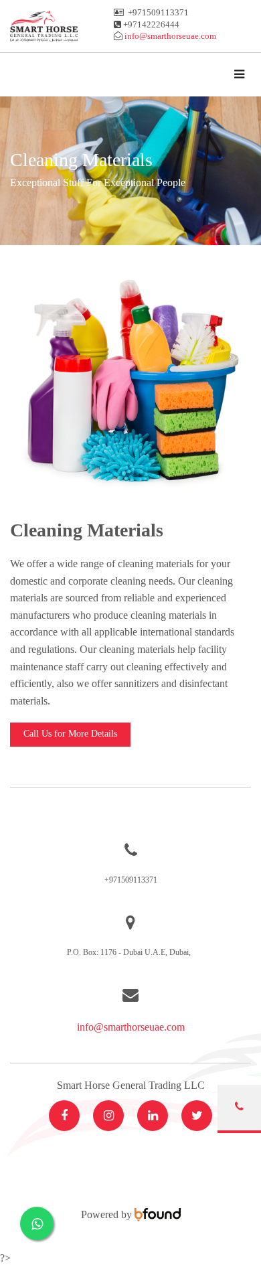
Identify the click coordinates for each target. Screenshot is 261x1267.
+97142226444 (151, 24)
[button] (70, 735)
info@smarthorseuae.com (131, 1027)
